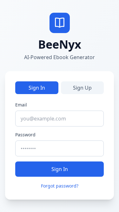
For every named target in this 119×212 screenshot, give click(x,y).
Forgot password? (59, 186)
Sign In (37, 87)
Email (21, 105)
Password (25, 135)
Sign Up (82, 87)
